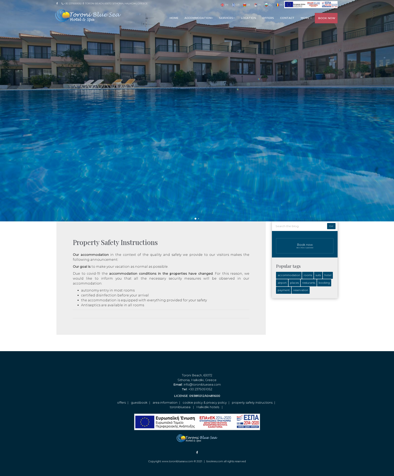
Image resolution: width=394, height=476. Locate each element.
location (248, 17)
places (294, 282)
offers (268, 17)
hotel (327, 275)
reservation (300, 290)
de (248, 4)
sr (259, 4)
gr (237, 4)
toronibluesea (180, 407)
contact (287, 17)
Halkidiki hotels (207, 407)
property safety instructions (252, 402)
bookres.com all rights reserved (226, 461)
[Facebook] (58, 3)
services (226, 17)
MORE (305, 17)
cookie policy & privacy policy (205, 402)
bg (270, 4)
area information (165, 402)
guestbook (139, 402)
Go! (331, 226)
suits (318, 275)
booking (324, 282)
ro (281, 4)
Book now (304, 246)
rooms (308, 275)
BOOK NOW (326, 18)
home (174, 17)
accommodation (197, 17)
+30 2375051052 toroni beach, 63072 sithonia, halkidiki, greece (105, 3)
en (226, 4)
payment (284, 290)
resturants (308, 282)
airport (282, 282)
